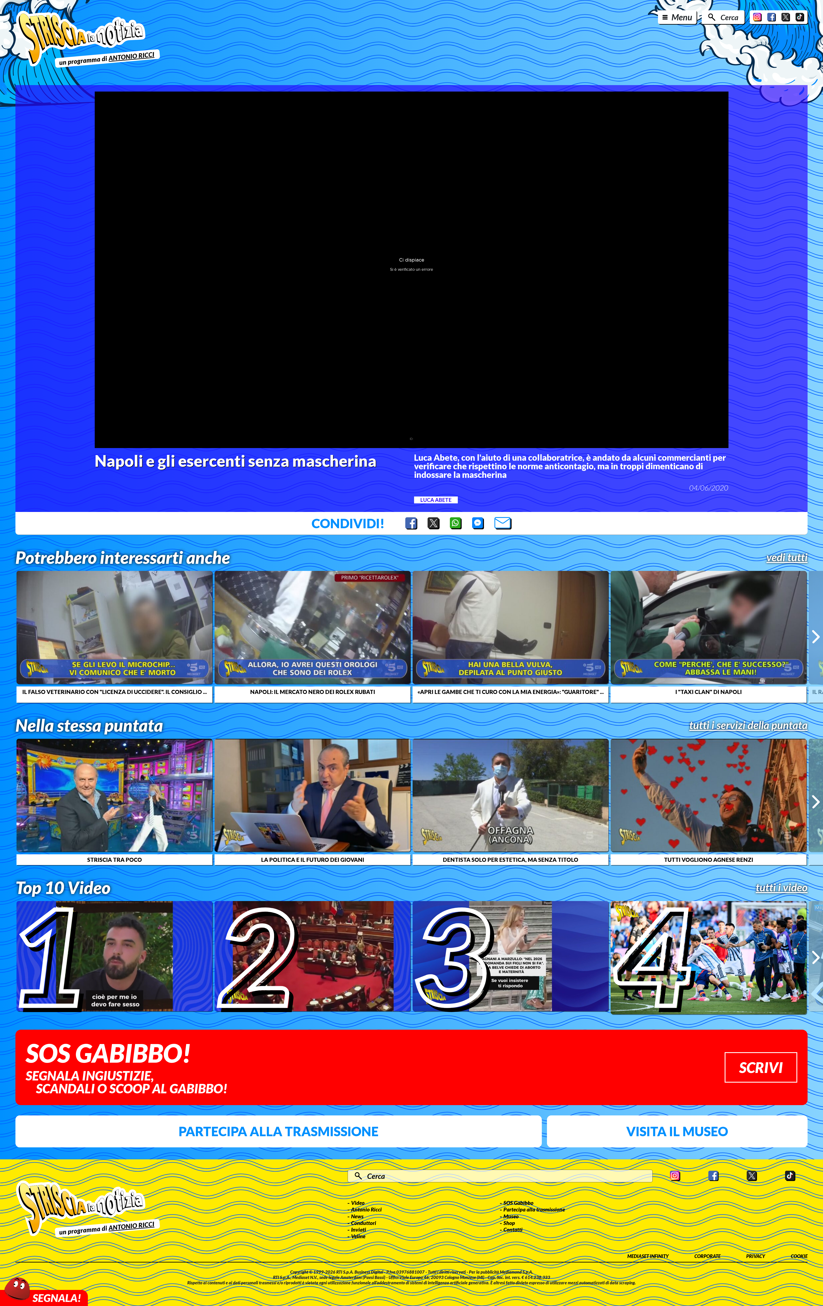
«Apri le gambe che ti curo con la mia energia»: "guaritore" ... (511, 692)
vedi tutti (787, 557)
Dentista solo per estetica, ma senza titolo (510, 859)
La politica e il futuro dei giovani (312, 859)
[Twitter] (785, 17)
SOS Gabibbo (518, 1202)
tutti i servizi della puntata (748, 725)
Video (358, 1202)
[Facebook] (771, 17)
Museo (511, 1216)
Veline (358, 1236)
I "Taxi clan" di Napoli (708, 692)
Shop (509, 1223)
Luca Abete (436, 500)
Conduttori (363, 1223)
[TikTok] (800, 17)
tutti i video (782, 887)
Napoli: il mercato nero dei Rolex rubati (312, 692)
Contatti (513, 1229)
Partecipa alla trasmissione (278, 1131)
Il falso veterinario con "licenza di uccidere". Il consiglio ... (114, 692)
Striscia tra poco (114, 859)
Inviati (358, 1229)
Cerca (729, 17)
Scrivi (761, 1067)
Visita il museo (677, 1131)
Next (816, 637)
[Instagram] (757, 17)
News (357, 1216)
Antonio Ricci (366, 1209)
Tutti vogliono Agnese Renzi (708, 859)
